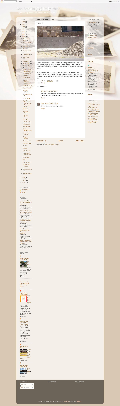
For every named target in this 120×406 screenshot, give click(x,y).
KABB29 (90, 48)
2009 (23, 36)
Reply (43, 98)
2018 (23, 27)
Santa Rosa (26, 77)
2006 (23, 182)
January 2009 (27, 173)
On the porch (28, 263)
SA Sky (25, 148)
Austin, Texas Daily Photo (24, 259)
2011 (23, 34)
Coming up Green (26, 133)
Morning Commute (26, 112)
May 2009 (26, 61)
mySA (90, 67)
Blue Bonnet (26, 126)
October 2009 (27, 43)
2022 (23, 22)
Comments (25, 387)
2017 (23, 29)
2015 (23, 31)
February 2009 (27, 169)
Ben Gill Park (28, 370)
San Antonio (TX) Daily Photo (38, 9)
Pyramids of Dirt (27, 88)
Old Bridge (26, 157)
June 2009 (26, 57)
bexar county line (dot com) (24, 282)
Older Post (79, 141)
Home (60, 141)
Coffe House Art (27, 85)
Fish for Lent (26, 121)
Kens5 (90, 54)
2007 (23, 180)
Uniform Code (27, 143)
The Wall (25, 119)
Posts (24, 384)
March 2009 (26, 66)
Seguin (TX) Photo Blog (24, 322)
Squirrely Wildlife (25, 91)
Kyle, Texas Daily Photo (24, 293)
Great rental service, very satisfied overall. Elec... (26, 212)
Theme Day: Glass (26, 165)
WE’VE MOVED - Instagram (29, 299)
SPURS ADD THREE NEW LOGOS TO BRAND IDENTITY (94, 113)
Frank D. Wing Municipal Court (27, 105)
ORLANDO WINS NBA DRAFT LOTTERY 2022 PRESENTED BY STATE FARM (93, 120)
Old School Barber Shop (27, 129)
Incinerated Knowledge (27, 154)
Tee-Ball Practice (26, 116)
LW (42, 91)
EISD (24, 159)
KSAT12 (90, 61)
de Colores (26, 146)
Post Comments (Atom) (52, 144)
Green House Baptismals (27, 70)
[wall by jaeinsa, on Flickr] (60, 61)
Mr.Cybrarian (25, 189)
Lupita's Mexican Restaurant (27, 81)
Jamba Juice (26, 124)
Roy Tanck (92, 22)
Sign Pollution (27, 101)
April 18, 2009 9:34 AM (51, 103)
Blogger (79, 401)
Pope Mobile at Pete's (27, 95)
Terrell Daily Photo (24, 347)
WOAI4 (90, 94)
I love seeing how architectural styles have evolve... (25, 220)
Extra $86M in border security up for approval (93, 70)
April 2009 (26, 63)
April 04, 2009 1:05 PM (50, 91)
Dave (42, 103)
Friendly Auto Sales (27, 74)
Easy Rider (26, 109)
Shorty (43, 83)
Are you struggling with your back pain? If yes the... (26, 241)
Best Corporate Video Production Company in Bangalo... (25, 231)
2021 (23, 24)
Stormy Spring (24, 324)
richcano (66, 401)
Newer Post (41, 141)
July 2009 (26, 54)
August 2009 (27, 50)
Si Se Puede (26, 150)
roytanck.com (98, 29)
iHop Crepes (26, 162)
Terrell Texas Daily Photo (24, 366)
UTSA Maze (26, 98)
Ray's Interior (27, 141)
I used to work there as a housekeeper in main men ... (26, 202)
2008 (23, 177)
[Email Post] (57, 81)
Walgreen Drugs (25, 137)
